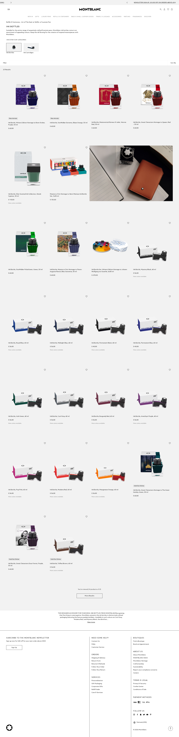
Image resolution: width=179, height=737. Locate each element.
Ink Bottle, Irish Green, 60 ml (18, 416)
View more (91, 622)
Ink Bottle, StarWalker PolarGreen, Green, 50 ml (25, 269)
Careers (136, 673)
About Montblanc (139, 655)
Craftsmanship (138, 664)
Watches (127, 16)
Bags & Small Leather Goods (82, 16)
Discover (147, 16)
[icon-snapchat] (141, 714)
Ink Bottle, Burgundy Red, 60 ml (103, 416)
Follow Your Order (98, 667)
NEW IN (30, 16)
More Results (89, 596)
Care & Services (97, 692)
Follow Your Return (98, 670)
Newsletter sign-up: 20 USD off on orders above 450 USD (87, 2)
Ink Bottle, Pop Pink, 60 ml (17, 489)
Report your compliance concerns (145, 670)
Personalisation (97, 680)
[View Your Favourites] (168, 10)
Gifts (37, 16)
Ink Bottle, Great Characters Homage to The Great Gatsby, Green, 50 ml (151, 491)
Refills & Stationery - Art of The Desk (19, 22)
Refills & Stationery (61, 16)
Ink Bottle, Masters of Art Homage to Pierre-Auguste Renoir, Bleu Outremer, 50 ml (66, 270)
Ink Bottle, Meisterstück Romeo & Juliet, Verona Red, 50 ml (109, 123)
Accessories (117, 16)
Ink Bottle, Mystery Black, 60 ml (144, 269)
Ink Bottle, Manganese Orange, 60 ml (105, 489)
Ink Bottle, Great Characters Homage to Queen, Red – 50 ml (152, 123)
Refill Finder (96, 689)
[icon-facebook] (137, 714)
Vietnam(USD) (142, 722)
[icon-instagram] (134, 714)
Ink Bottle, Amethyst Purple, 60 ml (145, 416)
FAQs (93, 644)
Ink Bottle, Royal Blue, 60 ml (18, 343)
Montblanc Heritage (140, 661)
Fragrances (137, 16)
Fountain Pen (46, 22)
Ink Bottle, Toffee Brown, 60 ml (61, 563)
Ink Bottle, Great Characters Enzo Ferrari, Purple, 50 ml (25, 564)
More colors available (14, 203)
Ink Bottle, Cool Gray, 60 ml (60, 416)
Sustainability (138, 667)
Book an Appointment (141, 644)
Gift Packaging (97, 683)
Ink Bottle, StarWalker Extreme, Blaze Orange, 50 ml (68, 122)
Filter (5, 63)
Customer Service (98, 647)
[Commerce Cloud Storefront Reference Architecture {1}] (89, 9)
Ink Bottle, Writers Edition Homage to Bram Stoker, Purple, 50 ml (26, 124)
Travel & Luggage (103, 16)
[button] (164, 9)
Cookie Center (138, 686)
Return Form (96, 661)
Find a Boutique (138, 641)
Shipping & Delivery (98, 658)
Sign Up (14, 647)
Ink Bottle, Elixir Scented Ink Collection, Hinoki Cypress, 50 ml (24, 195)
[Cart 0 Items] (172, 10)
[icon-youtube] (147, 714)
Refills (37, 22)
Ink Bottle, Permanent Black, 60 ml (104, 343)
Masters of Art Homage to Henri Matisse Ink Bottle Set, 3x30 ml (68, 195)
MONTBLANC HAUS (140, 658)
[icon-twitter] (144, 714)
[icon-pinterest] (150, 714)
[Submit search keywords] (160, 9)
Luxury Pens (46, 16)
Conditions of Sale (139, 689)
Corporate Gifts (97, 686)
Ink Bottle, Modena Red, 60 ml (61, 489)
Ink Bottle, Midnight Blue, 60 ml (61, 343)
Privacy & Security (139, 683)
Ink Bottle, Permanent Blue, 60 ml (145, 343)
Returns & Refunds (98, 664)
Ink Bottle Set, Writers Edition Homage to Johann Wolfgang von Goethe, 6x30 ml (109, 270)
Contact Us (96, 641)
